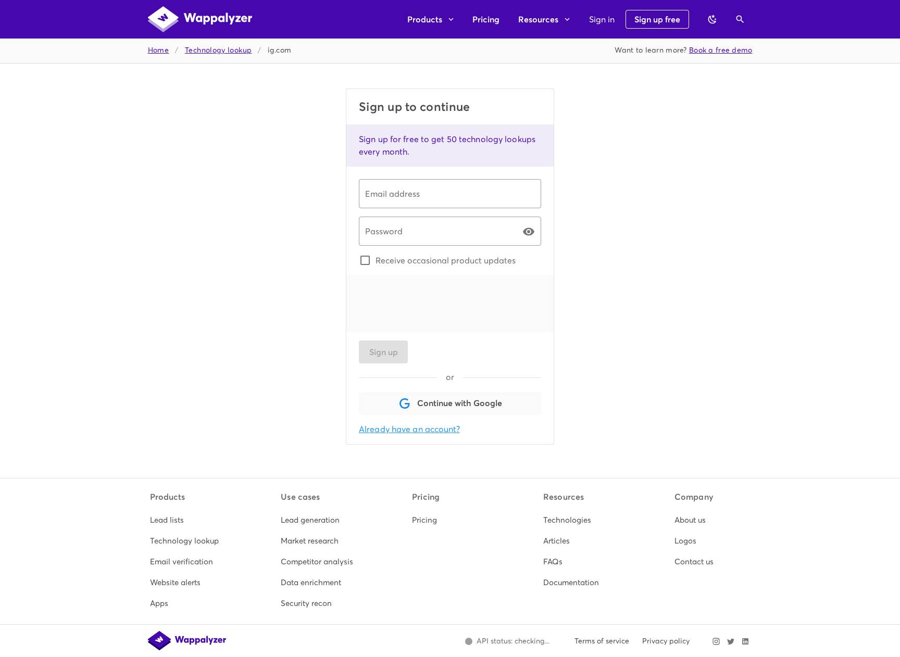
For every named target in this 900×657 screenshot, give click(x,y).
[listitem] (188, 520)
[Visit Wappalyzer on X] (730, 641)
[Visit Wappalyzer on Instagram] (716, 641)
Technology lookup (218, 50)
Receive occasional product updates (446, 260)
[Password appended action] (528, 231)
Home (158, 50)
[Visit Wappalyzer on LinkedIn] (745, 641)
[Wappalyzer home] (200, 19)
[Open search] (740, 19)
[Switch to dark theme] (712, 19)
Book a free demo (721, 50)
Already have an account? (409, 429)
